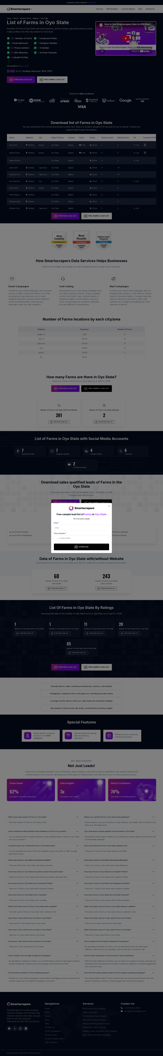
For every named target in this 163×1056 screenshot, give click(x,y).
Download (83, 547)
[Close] (109, 506)
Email (56, 523)
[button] (56, 538)
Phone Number (60, 533)
